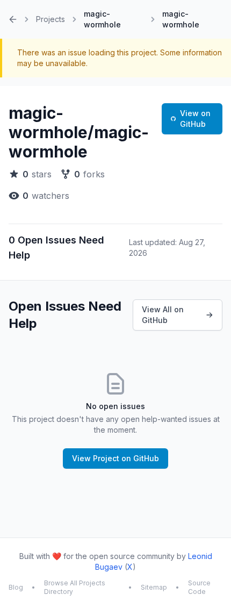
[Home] (13, 19)
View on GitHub (195, 118)
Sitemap (154, 587)
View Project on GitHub (115, 458)
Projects (50, 19)
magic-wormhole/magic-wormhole (79, 132)
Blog (16, 587)
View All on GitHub (163, 315)
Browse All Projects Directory (74, 587)
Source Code (199, 587)
